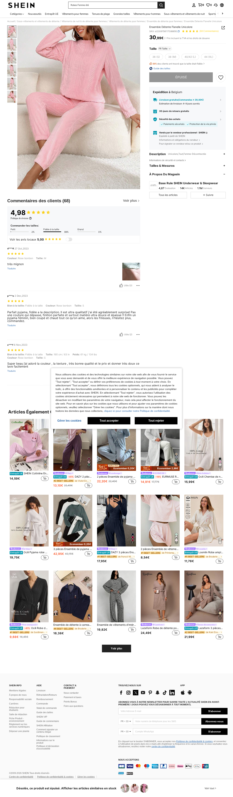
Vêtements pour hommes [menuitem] (146, 13)
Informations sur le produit (45, 741)
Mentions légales (17, 690)
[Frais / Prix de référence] (165, 38)
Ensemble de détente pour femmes (164, 21)
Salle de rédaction (18, 714)
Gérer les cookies (86, 776)
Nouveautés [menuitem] (34, 13)
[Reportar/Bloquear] (138, 285)
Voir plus (116, 648)
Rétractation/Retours (46, 695)
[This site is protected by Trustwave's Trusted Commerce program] (121, 773)
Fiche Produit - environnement (16, 719)
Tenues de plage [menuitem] (101, 13)
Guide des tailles (44, 712)
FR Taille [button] (163, 48)
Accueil (11, 21)
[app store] (182, 694)
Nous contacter (71, 693)
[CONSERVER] (221, 77)
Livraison (41, 690)
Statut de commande (46, 708)
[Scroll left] (218, 13)
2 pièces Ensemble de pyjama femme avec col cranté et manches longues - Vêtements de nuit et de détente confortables (116, 476)
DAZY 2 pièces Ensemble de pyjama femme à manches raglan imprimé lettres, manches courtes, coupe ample (73, 476)
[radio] (156, 57)
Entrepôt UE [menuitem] (51, 13)
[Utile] (121, 285)
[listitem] (29, 453)
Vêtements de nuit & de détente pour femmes (84, 21)
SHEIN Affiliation (44, 725)
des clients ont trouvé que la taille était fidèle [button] (178, 63)
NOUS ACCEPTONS (128, 760)
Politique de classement (48, 736)
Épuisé (181, 77)
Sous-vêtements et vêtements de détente (38, 21)
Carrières (13, 703)
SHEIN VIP (41, 717)
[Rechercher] (161, 5)
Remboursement (44, 699)
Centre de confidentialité (21, 776)
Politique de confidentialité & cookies (194, 741)
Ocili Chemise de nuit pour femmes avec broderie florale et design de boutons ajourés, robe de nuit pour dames (204, 476)
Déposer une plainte (19, 731)
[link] (201, 5)
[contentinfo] (173, 766)
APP (182, 685)
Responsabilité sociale (20, 699)
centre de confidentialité (163, 746)
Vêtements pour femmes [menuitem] (75, 13)
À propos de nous (18, 695)
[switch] (69, 239)
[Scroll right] (222, 13)
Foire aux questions (73, 706)
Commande (42, 703)
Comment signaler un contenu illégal (47, 730)
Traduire (11, 268)
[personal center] (194, 5)
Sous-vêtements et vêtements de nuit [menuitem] (184, 13)
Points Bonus (70, 701)
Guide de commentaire (47, 721)
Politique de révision (19, 218)
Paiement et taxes (72, 697)
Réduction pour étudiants (16, 709)
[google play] (189, 694)
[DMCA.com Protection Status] (130, 773)
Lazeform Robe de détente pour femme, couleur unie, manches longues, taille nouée (160, 628)
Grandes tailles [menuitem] (121, 13)
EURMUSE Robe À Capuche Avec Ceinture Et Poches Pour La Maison (160, 476)
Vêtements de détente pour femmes (127, 21)
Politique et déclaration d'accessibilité (47, 747)
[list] (147, 692)
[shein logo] (21, 5)
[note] (116, 467)
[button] (216, 5)
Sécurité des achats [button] (169, 119)
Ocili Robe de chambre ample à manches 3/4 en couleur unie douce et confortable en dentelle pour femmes (29, 628)
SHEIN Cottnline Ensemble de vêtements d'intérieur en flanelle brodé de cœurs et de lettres (29, 473)
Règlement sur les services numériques (19, 725)
